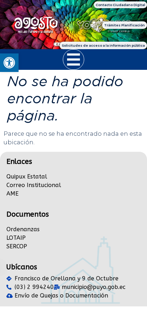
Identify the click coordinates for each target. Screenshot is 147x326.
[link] (9, 62)
